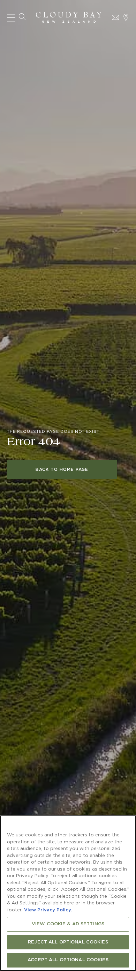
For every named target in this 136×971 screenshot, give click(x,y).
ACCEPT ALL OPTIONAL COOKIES (68, 960)
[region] (68, 893)
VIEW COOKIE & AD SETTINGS (68, 924)
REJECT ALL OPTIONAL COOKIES (68, 942)
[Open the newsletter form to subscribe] (115, 17)
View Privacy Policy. (48, 910)
